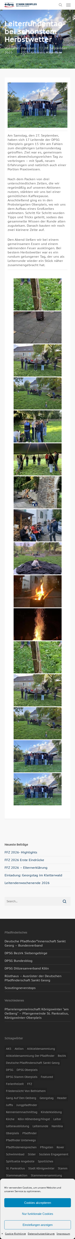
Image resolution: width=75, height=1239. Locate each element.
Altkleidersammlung (41, 1049)
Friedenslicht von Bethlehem (26, 1091)
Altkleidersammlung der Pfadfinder (30, 1056)
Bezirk (62, 1056)
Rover (60, 1147)
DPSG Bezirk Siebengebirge (26, 953)
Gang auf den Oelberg (21, 1098)
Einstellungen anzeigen (38, 1225)
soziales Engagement (53, 1154)
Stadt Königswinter (41, 1168)
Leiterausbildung (17, 1126)
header (62, 1098)
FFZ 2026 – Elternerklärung (26, 867)
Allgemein (54, 52)
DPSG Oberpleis (23, 48)
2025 (25, 52)
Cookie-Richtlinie (15, 1233)
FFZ (29, 1084)
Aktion (19, 1049)
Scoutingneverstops (20, 988)
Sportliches (45, 1161)
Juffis (9, 1105)
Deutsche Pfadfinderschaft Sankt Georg (33, 1063)
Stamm (62, 1168)
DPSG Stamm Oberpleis (21, 1077)
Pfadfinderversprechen (21, 1147)
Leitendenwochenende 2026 (27, 883)
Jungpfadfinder (26, 1105)
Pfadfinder (29, 1133)
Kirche (10, 1119)
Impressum (63, 1233)
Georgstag (47, 1098)
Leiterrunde (40, 1126)
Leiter (57, 1119)
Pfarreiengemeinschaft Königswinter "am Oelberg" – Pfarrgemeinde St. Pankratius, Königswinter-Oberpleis (37, 1013)
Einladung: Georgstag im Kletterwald (33, 875)
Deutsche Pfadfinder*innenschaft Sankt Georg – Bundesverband (35, 943)
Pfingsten (46, 1147)
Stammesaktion (16, 1175)
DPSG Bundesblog (18, 961)
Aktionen (37, 52)
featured (47, 1077)
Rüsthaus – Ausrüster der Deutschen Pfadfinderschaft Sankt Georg (33, 978)
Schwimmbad (15, 1154)
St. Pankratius (15, 1168)
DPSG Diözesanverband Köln (27, 968)
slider (32, 1154)
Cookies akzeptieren (37, 1202)
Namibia (57, 1126)
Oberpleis (12, 1133)
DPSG (9, 1070)
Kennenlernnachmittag (21, 1112)
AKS (8, 1049)
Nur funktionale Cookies (37, 1213)
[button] (68, 5)
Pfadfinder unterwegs (21, 1140)
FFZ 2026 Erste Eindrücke (24, 860)
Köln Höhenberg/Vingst (34, 1119)
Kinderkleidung (51, 1112)
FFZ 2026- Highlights (21, 852)
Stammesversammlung (46, 1175)
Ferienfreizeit (15, 1084)
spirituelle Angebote (20, 1161)
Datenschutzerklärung (41, 1233)
